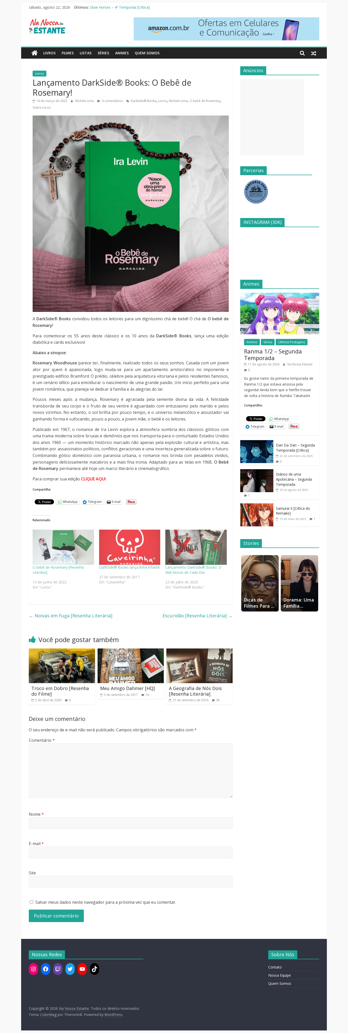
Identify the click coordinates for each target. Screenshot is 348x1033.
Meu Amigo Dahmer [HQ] (127, 688)
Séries (103, 52)
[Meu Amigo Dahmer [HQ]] (131, 651)
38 (218, 700)
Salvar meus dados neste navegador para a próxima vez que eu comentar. (105, 902)
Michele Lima (85, 101)
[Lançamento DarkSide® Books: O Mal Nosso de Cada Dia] (196, 547)
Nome (36, 814)
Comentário (42, 740)
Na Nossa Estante (300, 364)
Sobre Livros (42, 107)
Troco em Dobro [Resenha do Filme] (60, 691)
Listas (85, 52)
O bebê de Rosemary (205, 101)
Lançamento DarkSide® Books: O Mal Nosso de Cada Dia (193, 570)
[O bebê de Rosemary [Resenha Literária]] (63, 547)
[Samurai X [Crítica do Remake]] (256, 506)
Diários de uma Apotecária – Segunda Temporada (294, 479)
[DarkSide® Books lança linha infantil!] (129, 547)
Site (32, 873)
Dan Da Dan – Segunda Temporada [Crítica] (295, 448)
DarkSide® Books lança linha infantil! (129, 567)
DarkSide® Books (143, 101)
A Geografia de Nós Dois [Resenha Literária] (195, 691)
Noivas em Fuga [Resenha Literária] (70, 616)
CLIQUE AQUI (93, 479)
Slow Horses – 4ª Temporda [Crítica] (120, 7)
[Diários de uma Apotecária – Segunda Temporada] (256, 471)
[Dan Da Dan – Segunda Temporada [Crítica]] (256, 442)
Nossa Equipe (279, 975)
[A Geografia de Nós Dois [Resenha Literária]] (199, 651)
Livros (49, 52)
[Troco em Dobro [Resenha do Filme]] (62, 651)
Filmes (68, 52)
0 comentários (112, 101)
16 (147, 695)
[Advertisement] (272, 117)
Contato (275, 967)
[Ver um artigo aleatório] (313, 53)
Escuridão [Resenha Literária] (198, 616)
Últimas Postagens (291, 342)
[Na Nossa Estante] (34, 53)
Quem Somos (147, 52)
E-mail (36, 843)
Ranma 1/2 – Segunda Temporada (273, 354)
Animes (122, 52)
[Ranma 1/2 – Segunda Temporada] (279, 295)
